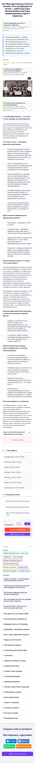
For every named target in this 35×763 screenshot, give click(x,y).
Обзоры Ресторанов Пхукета (13, 560)
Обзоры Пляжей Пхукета (11, 553)
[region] (17, 88)
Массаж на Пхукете (10, 567)
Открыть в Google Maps (18, 530)
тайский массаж (24, 571)
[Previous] (6, 89)
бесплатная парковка (10, 571)
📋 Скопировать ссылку (17, 534)
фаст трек (25, 553)
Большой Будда (18, 556)
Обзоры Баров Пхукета (11, 563)
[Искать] (29, 546)
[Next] (29, 89)
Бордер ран (7, 556)
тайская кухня (22, 567)
